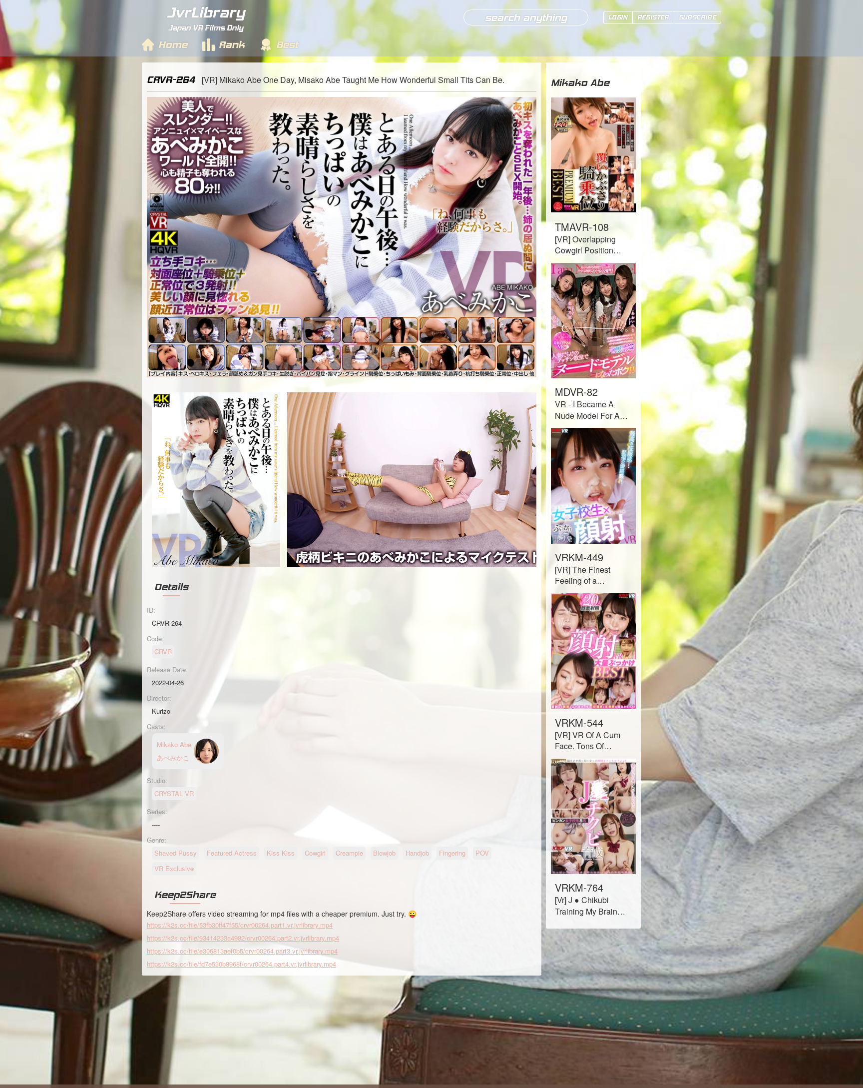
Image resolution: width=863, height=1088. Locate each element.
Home (172, 44)
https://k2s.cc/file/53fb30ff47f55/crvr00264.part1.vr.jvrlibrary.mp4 (240, 925)
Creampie (349, 853)
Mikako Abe (580, 82)
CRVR (163, 651)
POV (482, 853)
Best (287, 44)
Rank (232, 44)
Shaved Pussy (175, 853)
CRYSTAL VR (174, 793)
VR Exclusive (174, 868)
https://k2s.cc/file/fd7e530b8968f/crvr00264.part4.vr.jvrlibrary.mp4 (241, 964)
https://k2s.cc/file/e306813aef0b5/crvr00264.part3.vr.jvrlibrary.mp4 (242, 951)
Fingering (452, 853)
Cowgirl (315, 853)
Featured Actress (232, 853)
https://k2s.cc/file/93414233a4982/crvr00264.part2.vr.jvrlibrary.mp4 (243, 938)
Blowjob (384, 853)
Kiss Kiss (281, 853)
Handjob (417, 853)
